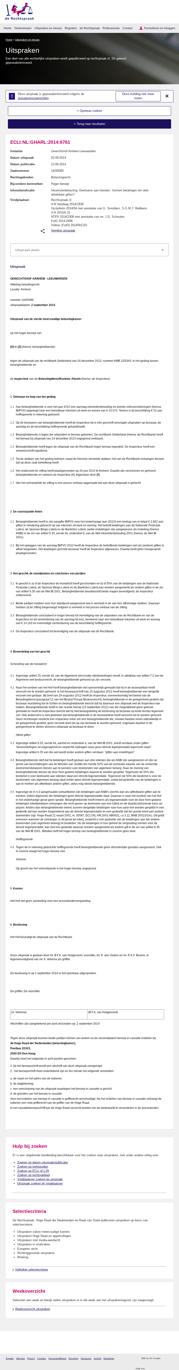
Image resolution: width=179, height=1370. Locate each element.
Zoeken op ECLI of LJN (33, 1171)
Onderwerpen (23, 28)
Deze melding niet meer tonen (138, 96)
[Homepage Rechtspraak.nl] (17, 10)
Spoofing (73, 1358)
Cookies (41, 1358)
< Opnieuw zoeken (89, 110)
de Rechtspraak (90, 28)
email (170, 1358)
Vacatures (86, 1358)
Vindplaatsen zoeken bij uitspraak (40, 1179)
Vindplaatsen (19, 200)
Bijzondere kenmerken (26, 184)
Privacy (31, 1358)
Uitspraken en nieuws (48, 28)
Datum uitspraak (22, 157)
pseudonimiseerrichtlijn (33, 98)
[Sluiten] (167, 96)
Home (7, 28)
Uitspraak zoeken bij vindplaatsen (40, 1183)
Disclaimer (108, 1358)
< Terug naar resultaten (89, 124)
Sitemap (20, 1358)
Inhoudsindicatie (22, 190)
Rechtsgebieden (21, 177)
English (10, 1358)
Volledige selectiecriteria (31, 1269)
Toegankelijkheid (57, 1358)
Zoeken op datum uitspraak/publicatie (42, 1162)
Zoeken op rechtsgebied (33, 1175)
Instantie (16, 151)
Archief (97, 1358)
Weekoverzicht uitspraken (32, 1309)
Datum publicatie (22, 164)
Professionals (111, 28)
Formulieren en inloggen (159, 28)
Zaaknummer (19, 170)
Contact (127, 28)
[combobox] (89, 250)
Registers (71, 28)
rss (164, 1358)
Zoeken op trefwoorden (32, 1166)
